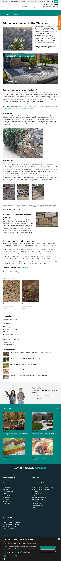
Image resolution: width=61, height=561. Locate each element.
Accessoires (6, 503)
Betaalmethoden (36, 493)
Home (4, 18)
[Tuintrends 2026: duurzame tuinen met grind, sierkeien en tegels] (6, 377)
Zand (5, 337)
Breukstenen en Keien (10, 339)
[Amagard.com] (3, 6)
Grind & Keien (7, 483)
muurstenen (44, 28)
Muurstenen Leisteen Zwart (11, 108)
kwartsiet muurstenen (27, 108)
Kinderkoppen (8, 327)
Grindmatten (6, 485)
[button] (21, 559)
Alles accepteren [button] (48, 547)
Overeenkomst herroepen (39, 497)
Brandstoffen (8, 344)
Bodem (5, 493)
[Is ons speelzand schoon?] (6, 371)
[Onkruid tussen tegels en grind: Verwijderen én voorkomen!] (6, 359)
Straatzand (6, 304)
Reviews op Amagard (9, 528)
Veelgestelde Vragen (37, 499)
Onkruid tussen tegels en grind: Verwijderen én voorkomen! (27, 358)
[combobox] (25, 6)
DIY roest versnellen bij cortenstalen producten (23, 364)
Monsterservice (36, 501)
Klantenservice (36, 485)
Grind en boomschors (10, 334)
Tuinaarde (25, 304)
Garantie (34, 507)
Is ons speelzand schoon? (17, 370)
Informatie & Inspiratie (38, 483)
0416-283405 (52, 9)
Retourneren (35, 495)
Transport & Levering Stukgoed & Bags (42, 487)
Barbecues (6, 499)
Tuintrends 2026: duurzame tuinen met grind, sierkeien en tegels (28, 375)
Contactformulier (51, 395)
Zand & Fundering (8, 491)
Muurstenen (6, 497)
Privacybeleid (7, 535)
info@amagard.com (38, 398)
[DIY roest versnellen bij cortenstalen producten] (6, 365)
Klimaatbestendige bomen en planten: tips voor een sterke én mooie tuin (30, 352)
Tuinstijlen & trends (9, 329)
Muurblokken (21, 18)
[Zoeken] (33, 6)
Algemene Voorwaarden (10, 533)
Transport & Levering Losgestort (41, 489)
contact (49, 6)
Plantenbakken (7, 495)
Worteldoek (6, 489)
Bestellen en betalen (37, 505)
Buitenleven (7, 342)
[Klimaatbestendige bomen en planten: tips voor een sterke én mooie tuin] (6, 354)
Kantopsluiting (7, 487)
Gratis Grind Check (37, 503)
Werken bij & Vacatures (9, 526)
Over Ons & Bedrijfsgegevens (11, 522)
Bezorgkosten (35, 491)
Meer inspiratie (52, 409)
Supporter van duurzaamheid (11, 524)
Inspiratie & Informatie (12, 18)
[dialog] (30, 549)
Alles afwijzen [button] (48, 551)
